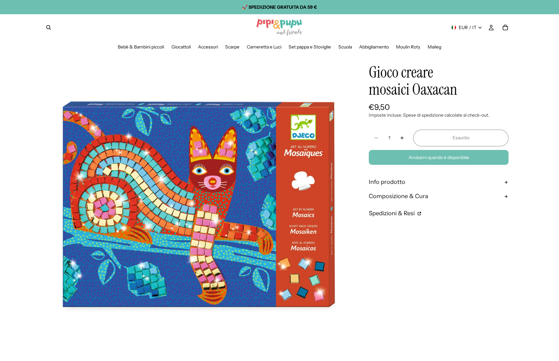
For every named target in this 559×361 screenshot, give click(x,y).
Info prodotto (387, 182)
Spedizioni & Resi (392, 213)
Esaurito (461, 138)
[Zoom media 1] (198, 205)
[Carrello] (505, 27)
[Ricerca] (48, 27)
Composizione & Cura (398, 196)
